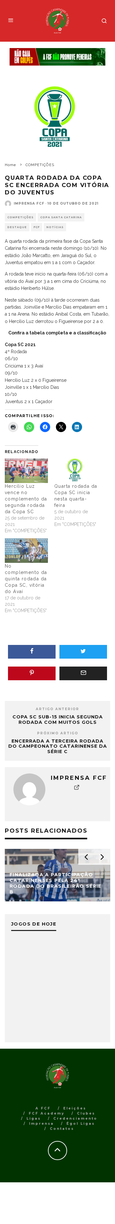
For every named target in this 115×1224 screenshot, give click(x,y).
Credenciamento (75, 1118)
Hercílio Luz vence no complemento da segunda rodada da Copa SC (26, 499)
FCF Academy (47, 1113)
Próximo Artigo (57, 733)
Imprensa (41, 1124)
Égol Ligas (80, 1124)
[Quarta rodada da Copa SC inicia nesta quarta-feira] (75, 470)
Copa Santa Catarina (61, 217)
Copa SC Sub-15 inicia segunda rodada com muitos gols (57, 719)
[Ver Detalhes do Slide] (57, 57)
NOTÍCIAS (55, 227)
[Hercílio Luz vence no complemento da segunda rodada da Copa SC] (26, 470)
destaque (17, 227)
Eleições (74, 1108)
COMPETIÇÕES (20, 217)
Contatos (62, 1129)
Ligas (34, 1118)
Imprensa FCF (29, 203)
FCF (37, 227)
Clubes (86, 1113)
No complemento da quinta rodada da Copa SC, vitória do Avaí (26, 578)
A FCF (43, 1108)
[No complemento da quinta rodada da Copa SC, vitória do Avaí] (26, 550)
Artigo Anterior (57, 709)
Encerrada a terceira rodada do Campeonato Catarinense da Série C (57, 746)
